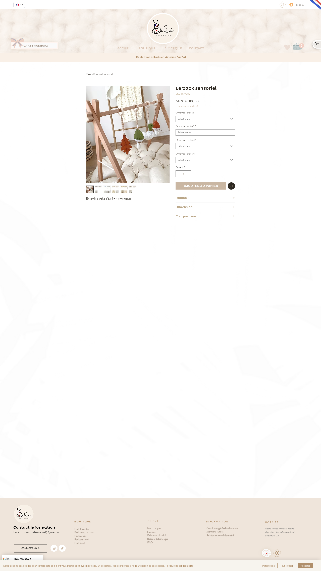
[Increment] (188, 174)
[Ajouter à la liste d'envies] (231, 186)
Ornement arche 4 (186, 153)
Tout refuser (286, 565)
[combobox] (205, 119)
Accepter (305, 565)
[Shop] (316, 44)
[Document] (54, 548)
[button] (301, 45)
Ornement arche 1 (185, 112)
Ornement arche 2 (186, 126)
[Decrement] (178, 174)
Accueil (90, 74)
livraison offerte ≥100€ (187, 106)
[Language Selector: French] (19, 5)
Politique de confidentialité (179, 565)
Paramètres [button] (268, 565)
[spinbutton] (183, 174)
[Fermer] (317, 565)
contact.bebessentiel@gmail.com (41, 532)
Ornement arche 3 (186, 140)
